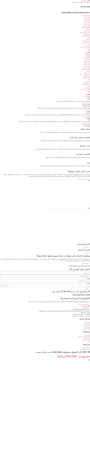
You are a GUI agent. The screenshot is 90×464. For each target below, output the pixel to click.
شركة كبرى (87, 17)
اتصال (88, 51)
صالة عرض (87, 24)
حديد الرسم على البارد (85, 32)
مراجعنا (88, 39)
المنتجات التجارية (86, 35)
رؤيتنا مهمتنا (87, 20)
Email (88, 278)
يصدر (89, 44)
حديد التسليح (87, 34)
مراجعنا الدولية (86, 42)
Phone (88, 283)
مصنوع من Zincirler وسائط (73, 356)
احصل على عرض (86, 103)
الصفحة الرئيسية (86, 15)
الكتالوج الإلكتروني (85, 27)
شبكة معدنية (87, 30)
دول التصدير (87, 46)
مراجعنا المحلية (86, 41)
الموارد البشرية (86, 25)
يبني (89, 37)
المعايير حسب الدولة (85, 47)
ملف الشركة (87, 19)
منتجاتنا (88, 29)
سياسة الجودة (87, 22)
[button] (45, 56)
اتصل (89, 49)
